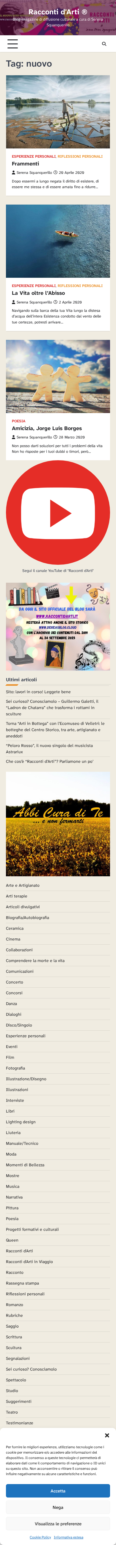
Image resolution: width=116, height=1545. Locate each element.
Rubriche (14, 1315)
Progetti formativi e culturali (32, 1229)
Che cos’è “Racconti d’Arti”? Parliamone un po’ (49, 761)
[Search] (104, 43)
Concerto (14, 982)
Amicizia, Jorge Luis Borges (47, 428)
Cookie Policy (40, 1537)
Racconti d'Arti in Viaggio (29, 1261)
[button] (107, 1435)
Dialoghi (13, 1014)
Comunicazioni (20, 971)
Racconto (14, 1272)
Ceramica (14, 928)
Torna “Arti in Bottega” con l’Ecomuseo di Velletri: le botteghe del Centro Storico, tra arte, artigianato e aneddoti (55, 730)
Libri (10, 1111)
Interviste (15, 1100)
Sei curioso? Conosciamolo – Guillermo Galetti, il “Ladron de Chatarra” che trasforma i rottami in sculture (52, 708)
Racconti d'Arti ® (58, 12)
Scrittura (14, 1337)
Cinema (13, 939)
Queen (12, 1240)
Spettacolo (16, 1380)
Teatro (12, 1412)
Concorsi (14, 992)
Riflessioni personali (80, 156)
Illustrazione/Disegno (26, 1078)
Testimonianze (19, 1423)
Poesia (18, 421)
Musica (12, 1186)
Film (10, 1057)
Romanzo (14, 1304)
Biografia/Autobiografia (27, 917)
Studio (12, 1390)
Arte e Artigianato (23, 885)
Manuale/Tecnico (22, 1143)
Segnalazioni (18, 1358)
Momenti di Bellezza (25, 1164)
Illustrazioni (17, 1089)
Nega (58, 1507)
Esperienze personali (34, 156)
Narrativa (14, 1197)
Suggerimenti (19, 1401)
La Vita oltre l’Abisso (38, 293)
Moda (11, 1154)
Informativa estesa (68, 1537)
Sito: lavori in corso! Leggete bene (38, 691)
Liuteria (13, 1132)
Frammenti (25, 163)
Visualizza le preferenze (58, 1524)
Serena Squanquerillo (34, 172)
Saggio (12, 1326)
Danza (11, 1003)
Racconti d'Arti (19, 1251)
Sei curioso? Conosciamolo (31, 1369)
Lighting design (21, 1121)
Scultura (13, 1347)
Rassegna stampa (22, 1283)
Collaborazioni (19, 949)
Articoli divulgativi (23, 906)
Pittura (12, 1207)
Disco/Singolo (19, 1025)
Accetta (58, 1491)
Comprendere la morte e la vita (35, 960)
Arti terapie (16, 896)
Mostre (12, 1175)
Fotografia (15, 1068)
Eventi (12, 1046)
